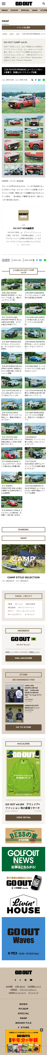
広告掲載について (34, 986)
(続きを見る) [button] (25, 245)
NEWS (23, 1004)
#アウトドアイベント (26, 607)
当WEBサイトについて (17, 993)
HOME (4, 34)
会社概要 (9, 986)
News (5, 10)
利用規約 (13, 990)
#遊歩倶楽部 (30, 604)
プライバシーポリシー (28, 990)
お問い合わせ (20, 986)
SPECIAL (25, 10)
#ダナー (11, 611)
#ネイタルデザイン (15, 614)
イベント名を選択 (23, 27)
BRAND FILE (23, 1022)
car (17, 34)
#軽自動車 (12, 607)
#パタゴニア (30, 614)
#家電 (10, 604)
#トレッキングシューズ (26, 611)
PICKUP (14, 10)
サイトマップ (33, 993)
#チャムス (19, 604)
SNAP (34, 10)
